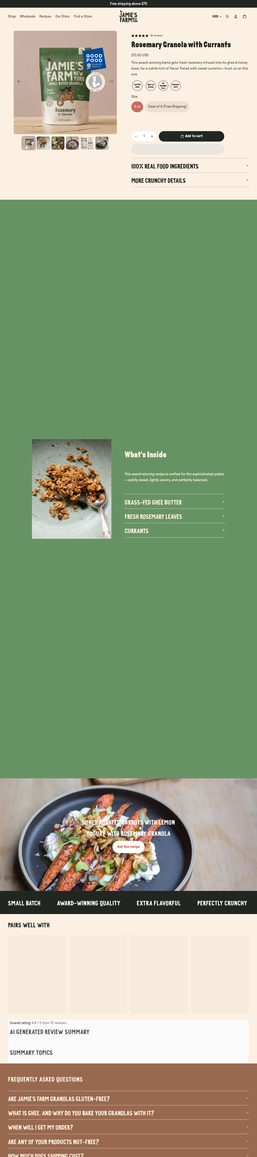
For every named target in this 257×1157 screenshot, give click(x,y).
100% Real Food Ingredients (165, 165)
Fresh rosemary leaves (153, 516)
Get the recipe (128, 847)
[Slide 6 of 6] (101, 143)
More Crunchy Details (158, 180)
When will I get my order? (40, 1126)
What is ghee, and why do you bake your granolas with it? (81, 1112)
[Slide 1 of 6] (28, 143)
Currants (137, 530)
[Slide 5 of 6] (87, 143)
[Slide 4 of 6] (72, 143)
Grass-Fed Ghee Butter (153, 501)
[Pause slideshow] (121, 886)
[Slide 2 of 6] (43, 143)
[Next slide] (112, 82)
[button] (177, 149)
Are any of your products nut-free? (53, 1141)
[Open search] (227, 16)
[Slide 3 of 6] (57, 143)
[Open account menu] (235, 16)
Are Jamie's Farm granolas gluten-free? (59, 1098)
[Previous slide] (18, 82)
